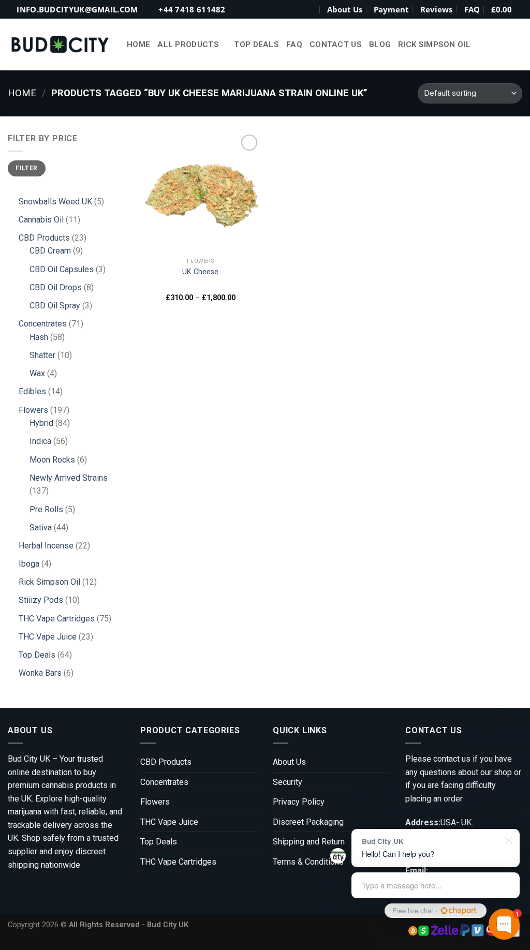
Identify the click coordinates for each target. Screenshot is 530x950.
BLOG (380, 44)
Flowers (155, 802)
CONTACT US (336, 44)
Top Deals (256, 44)
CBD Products (166, 762)
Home (138, 44)
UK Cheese (200, 272)
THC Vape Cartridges (178, 862)
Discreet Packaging (308, 822)
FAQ (472, 9)
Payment (391, 9)
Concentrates (164, 782)
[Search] (310, 9)
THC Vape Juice (169, 822)
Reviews (436, 9)
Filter (26, 168)
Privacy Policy (299, 802)
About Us (344, 9)
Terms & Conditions (308, 862)
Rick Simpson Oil (434, 44)
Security (287, 782)
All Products (188, 44)
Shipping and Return (309, 842)
